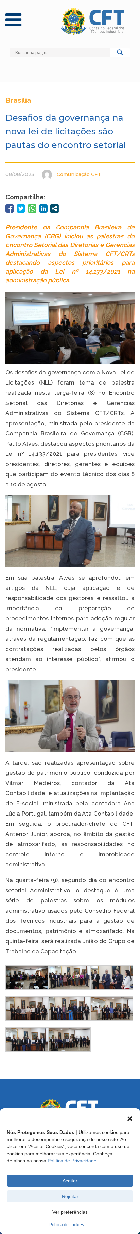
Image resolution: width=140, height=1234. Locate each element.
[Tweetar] (21, 208)
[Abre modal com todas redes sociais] (54, 208)
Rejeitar (70, 1196)
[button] (129, 1118)
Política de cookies (66, 1224)
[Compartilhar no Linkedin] (43, 208)
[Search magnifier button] (120, 54)
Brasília (18, 100)
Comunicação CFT (79, 174)
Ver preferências (70, 1212)
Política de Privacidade (72, 1160)
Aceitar (70, 1180)
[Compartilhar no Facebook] (9, 208)
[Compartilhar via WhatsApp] (32, 208)
